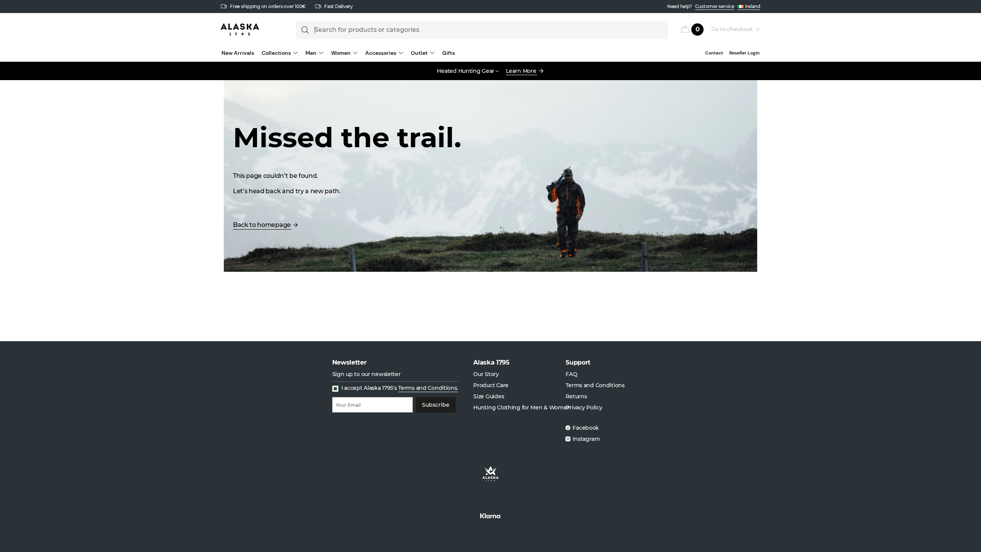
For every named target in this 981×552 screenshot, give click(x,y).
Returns (576, 396)
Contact (714, 53)
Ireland (752, 6)
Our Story (486, 374)
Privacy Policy (584, 407)
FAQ (571, 374)
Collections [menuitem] (276, 52)
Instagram (586, 438)
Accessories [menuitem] (380, 52)
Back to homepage (262, 224)
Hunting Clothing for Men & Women (522, 407)
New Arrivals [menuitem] (237, 52)
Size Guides (488, 396)
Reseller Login (744, 53)
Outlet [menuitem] (419, 52)
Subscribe (435, 404)
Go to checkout (732, 29)
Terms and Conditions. (428, 387)
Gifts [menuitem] (448, 52)
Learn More (521, 70)
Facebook (586, 427)
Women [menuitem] (341, 52)
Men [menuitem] (311, 52)
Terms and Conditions (595, 385)
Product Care (491, 385)
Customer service (714, 6)
